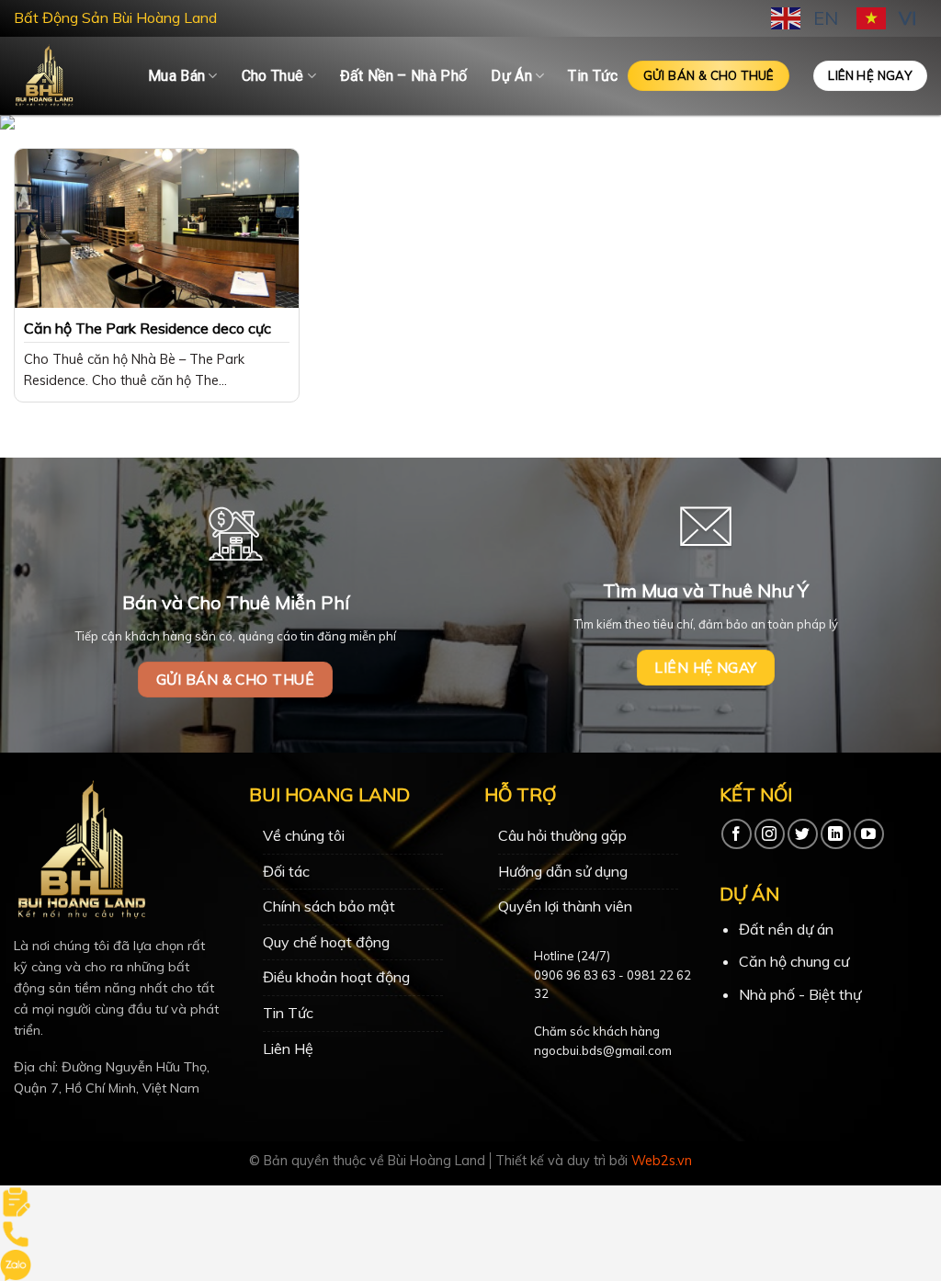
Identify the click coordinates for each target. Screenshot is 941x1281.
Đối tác (286, 871)
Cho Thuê (273, 76)
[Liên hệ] (15, 1200)
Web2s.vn (661, 1160)
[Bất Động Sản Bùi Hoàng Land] (67, 76)
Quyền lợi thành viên (565, 906)
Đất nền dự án (786, 929)
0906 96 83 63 (575, 975)
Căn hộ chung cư (794, 961)
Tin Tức (593, 76)
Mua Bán (176, 76)
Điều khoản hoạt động (336, 977)
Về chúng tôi (304, 835)
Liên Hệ (288, 1048)
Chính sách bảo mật (329, 906)
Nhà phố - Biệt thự (800, 994)
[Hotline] (15, 1232)
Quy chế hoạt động (326, 942)
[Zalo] (15, 1263)
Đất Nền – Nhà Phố (403, 76)
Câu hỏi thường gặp (562, 835)
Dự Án (511, 76)
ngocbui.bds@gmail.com (603, 1050)
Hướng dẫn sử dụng (563, 871)
